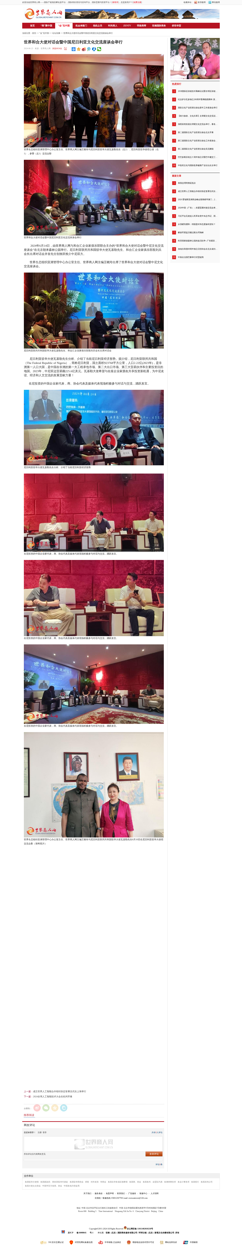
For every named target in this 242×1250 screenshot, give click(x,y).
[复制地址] (63, 1107)
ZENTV (127, 25)
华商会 (103, 1182)
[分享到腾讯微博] (89, 49)
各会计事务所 (183, 1182)
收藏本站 (187, 2)
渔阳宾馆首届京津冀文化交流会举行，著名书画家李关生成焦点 (197, 124)
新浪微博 (202, 2)
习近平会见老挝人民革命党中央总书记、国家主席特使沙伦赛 (197, 216)
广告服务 (132, 1193)
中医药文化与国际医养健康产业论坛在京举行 (197, 165)
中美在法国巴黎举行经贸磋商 (191, 257)
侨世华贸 (176, 25)
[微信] (46, 1107)
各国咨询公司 (207, 1182)
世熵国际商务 (159, 25)
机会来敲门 (81, 25)
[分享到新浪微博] (84, 49)
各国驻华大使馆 (32, 1182)
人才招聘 (155, 1193)
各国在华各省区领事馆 (118, 1182)
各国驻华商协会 (76, 1182)
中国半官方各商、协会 (52, 1186)
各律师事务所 (170, 1182)
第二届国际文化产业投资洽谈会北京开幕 (196, 132)
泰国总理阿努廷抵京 (187, 183)
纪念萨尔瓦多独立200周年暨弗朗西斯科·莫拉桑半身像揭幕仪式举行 (197, 99)
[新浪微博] (37, 1107)
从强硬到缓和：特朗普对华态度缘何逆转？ (196, 224)
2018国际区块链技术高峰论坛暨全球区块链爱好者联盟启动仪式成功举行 (197, 91)
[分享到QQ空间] (79, 49)
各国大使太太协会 (33, 1186)
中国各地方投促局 (72, 1186)
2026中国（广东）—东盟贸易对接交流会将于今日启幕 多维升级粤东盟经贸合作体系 (197, 208)
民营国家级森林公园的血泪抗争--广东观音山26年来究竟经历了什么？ (197, 241)
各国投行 (195, 1182)
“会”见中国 (64, 25)
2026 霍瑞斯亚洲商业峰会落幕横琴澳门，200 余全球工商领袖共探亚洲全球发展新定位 (197, 199)
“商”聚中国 (46, 25)
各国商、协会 (135, 1182)
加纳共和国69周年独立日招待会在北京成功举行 (197, 249)
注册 (40, 1132)
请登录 (115, 2)
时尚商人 (112, 25)
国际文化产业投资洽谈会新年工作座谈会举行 (197, 108)
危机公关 (97, 25)
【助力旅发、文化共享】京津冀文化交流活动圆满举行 (197, 116)
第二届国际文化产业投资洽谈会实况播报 (196, 149)
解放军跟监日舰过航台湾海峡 (191, 232)
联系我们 (121, 1193)
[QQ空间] (54, 1107)
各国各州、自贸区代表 (152, 1182)
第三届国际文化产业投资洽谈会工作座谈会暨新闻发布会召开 (197, 140)
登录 (45, 1132)
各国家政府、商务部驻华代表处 (54, 1182)
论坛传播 (56, 33)
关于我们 (87, 1193)
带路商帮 (141, 25)
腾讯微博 (216, 2)
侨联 (87, 1182)
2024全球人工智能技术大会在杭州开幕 (52, 1096)
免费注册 (137, 2)
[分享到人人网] (94, 49)
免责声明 (110, 1193)
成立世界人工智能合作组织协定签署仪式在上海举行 (59, 1091)
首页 (32, 25)
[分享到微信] (99, 49)
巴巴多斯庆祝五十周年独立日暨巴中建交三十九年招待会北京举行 (197, 157)
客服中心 (143, 1193)
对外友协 (95, 1182)
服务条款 (99, 1193)
